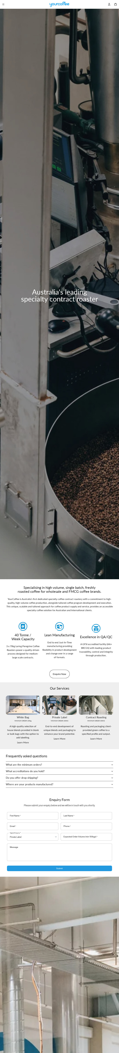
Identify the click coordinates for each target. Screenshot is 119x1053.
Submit (59, 868)
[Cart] (115, 4)
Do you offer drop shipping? (22, 777)
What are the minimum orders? (24, 764)
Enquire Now (59, 674)
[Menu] (3, 4)
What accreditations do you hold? (25, 771)
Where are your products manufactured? (29, 784)
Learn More (23, 742)
